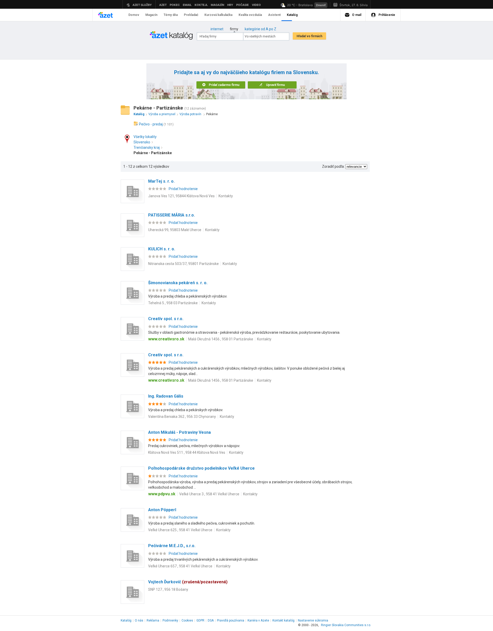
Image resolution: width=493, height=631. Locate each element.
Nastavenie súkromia (313, 620)
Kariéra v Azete (258, 620)
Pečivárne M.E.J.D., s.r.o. (171, 545)
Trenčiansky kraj (147, 147)
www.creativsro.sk (166, 339)
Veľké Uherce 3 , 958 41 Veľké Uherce (209, 494)
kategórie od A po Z (260, 29)
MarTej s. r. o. (161, 181)
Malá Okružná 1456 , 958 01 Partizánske (220, 339)
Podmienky (170, 620)
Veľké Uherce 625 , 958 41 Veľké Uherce (180, 530)
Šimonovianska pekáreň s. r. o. (177, 282)
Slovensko (142, 142)
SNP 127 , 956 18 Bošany (168, 589)
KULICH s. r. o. (161, 249)
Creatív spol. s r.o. (165, 318)
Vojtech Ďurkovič (187, 581)
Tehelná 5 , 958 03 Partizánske (173, 303)
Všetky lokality (145, 137)
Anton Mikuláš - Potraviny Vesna (179, 432)
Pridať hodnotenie (183, 189)
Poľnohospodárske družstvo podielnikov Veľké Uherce (201, 468)
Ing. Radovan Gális (165, 396)
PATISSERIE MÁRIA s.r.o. (171, 215)
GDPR (200, 620)
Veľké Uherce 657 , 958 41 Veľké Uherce (180, 566)
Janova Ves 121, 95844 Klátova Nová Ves (181, 196)
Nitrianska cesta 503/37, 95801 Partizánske (183, 264)
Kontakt (283, 620)
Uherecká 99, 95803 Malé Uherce (174, 230)
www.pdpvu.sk (161, 493)
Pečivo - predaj (151, 124)
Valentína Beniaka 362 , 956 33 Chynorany (182, 417)
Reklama (153, 620)
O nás (139, 620)
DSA (211, 620)
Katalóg (126, 620)
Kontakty (226, 196)
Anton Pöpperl (162, 509)
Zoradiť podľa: (333, 166)
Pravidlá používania (230, 620)
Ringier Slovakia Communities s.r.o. (346, 625)
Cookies (187, 620)
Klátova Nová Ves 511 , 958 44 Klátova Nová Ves (186, 452)
